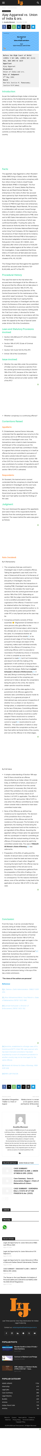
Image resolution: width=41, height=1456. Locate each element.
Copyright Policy (20, 1422)
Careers (14, 1417)
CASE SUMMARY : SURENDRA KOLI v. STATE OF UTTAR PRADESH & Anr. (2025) (26, 1190)
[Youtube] (35, 1333)
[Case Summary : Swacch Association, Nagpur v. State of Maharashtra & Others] (7, 1181)
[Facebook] (4, 27)
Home (4, 8)
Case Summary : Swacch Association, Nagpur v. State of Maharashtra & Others (26, 1180)
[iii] (34, 672)
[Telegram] (33, 27)
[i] (28, 636)
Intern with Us (23, 1417)
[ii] (20, 658)
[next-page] (6, 1198)
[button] (3, 3)
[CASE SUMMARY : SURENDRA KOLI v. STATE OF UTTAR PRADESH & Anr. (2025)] (7, 1191)
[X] (9, 27)
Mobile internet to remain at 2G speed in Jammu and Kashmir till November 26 (30, 1103)
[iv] (18, 722)
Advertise (8, 1420)
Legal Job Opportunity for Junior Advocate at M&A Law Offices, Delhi (20, 1244)
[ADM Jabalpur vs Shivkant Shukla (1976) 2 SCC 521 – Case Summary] (7, 1368)
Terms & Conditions (28, 1420)
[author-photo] (20, 1124)
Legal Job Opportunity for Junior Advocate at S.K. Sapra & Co (19, 1252)
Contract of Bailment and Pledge (25, 1357)
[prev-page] (3, 1198)
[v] (28, 847)
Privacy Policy (17, 1420)
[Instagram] (12, 1333)
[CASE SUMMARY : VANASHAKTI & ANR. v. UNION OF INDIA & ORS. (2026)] (7, 1171)
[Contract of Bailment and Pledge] (7, 1358)
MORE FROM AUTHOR (26, 1163)
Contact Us (32, 1417)
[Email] (23, 27)
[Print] (28, 27)
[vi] (37, 951)
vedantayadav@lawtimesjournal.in (25, 1327)
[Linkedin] (19, 27)
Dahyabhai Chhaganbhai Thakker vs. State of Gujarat (10, 1102)
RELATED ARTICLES (10, 1163)
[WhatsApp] (14, 27)
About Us (7, 1417)
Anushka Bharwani (9, 22)
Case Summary (12, 8)
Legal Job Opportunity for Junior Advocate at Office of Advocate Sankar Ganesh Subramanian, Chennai (20, 1261)
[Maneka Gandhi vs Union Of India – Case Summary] (7, 1348)
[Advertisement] (20, 1027)
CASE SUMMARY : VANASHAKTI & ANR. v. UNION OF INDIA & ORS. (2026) (26, 1170)
